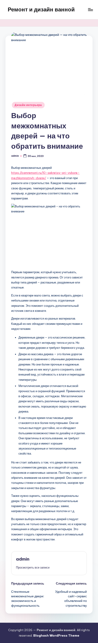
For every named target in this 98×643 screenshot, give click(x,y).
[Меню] (90, 9)
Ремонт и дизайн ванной (41, 9)
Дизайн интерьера (28, 105)
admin (22, 559)
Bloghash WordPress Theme (56, 635)
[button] (32, 567)
